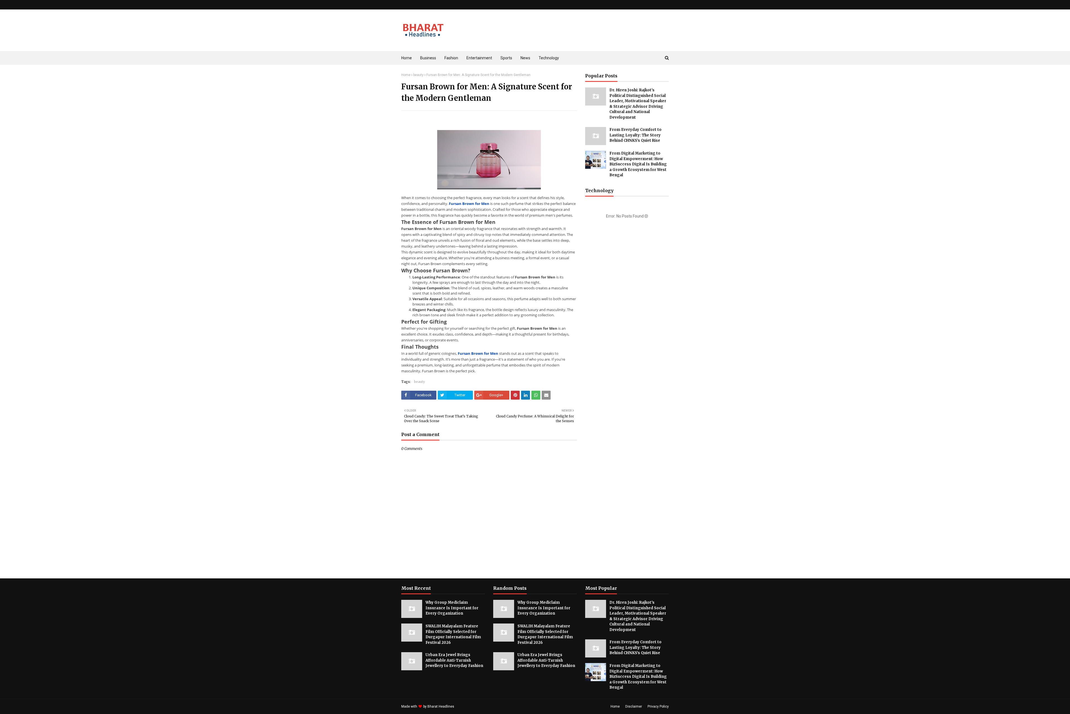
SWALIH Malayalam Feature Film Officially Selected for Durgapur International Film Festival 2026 (453, 634)
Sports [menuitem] (506, 58)
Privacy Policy (658, 706)
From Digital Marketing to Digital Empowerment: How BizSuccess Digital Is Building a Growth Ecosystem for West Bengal (638, 164)
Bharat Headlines (440, 706)
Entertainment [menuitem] (479, 58)
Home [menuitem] (406, 58)
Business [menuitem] (428, 58)
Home (405, 75)
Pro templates (470, 706)
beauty (418, 75)
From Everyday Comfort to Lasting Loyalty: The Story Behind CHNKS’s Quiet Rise (635, 135)
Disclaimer (633, 706)
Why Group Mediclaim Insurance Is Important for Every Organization (451, 608)
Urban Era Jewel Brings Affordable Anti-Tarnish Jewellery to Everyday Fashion (454, 660)
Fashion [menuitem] (451, 58)
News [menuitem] (525, 58)
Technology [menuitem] (549, 58)
